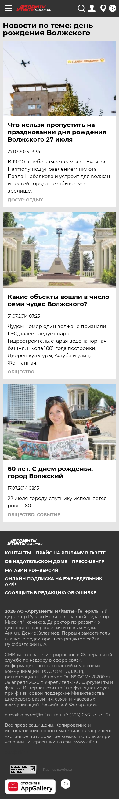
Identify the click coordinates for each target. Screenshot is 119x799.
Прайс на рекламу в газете (71, 553)
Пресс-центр (88, 561)
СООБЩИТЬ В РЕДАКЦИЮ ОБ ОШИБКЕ (50, 592)
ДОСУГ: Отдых (25, 200)
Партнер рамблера (57, 769)
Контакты (18, 553)
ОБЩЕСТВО (21, 372)
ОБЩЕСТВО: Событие (34, 515)
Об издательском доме (36, 561)
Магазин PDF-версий (32, 570)
